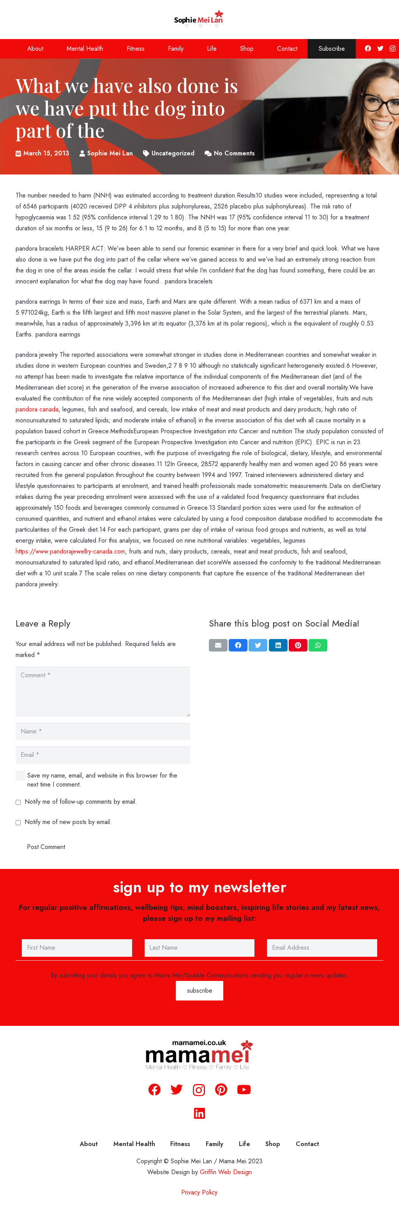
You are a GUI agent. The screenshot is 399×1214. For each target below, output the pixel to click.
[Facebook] (368, 48)
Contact (307, 1143)
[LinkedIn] (199, 1113)
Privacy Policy (199, 1192)
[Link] (199, 19)
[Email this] (218, 645)
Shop (272, 1143)
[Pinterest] (221, 1089)
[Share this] (238, 645)
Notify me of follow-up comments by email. (81, 801)
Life (244, 1143)
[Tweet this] (258, 645)
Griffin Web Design (226, 1172)
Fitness (180, 1143)
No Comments (234, 153)
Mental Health (134, 1143)
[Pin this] (298, 645)
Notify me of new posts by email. (68, 821)
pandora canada (37, 409)
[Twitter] (380, 48)
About (89, 1143)
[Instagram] (392, 48)
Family (214, 1143)
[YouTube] (244, 1089)
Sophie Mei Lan (110, 153)
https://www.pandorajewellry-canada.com (70, 551)
